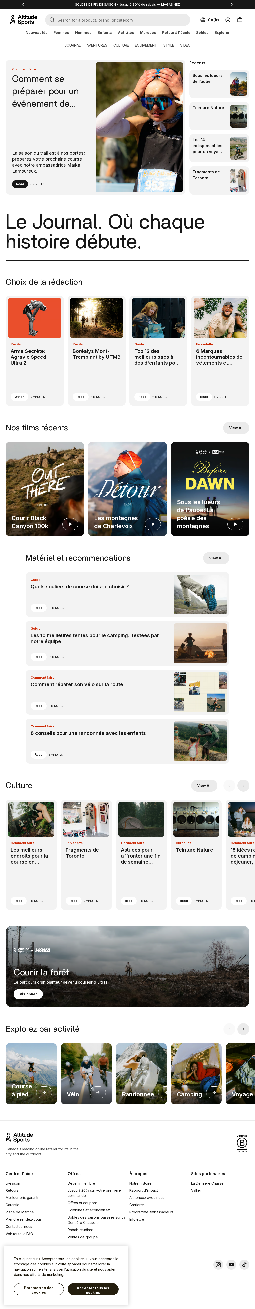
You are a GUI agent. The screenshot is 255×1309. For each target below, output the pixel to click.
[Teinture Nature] (219, 116)
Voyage (242, 1094)
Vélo (73, 1094)
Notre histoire (140, 1183)
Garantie (12, 1205)
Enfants (105, 32)
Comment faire (24, 69)
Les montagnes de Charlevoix (116, 522)
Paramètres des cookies (39, 1290)
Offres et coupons (83, 1203)
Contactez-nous (19, 1226)
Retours (12, 1190)
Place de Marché (20, 1212)
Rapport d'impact (143, 1190)
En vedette (204, 344)
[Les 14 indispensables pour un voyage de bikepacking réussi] (219, 148)
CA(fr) (213, 20)
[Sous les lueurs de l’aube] (219, 84)
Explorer (222, 32)
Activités (126, 32)
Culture (121, 45)
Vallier (196, 1190)
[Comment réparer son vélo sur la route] (127, 692)
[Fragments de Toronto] (219, 180)
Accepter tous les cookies (93, 1290)
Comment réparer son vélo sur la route (77, 684)
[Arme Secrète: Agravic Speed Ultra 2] (35, 351)
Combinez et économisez (89, 1210)
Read (20, 184)
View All (236, 428)
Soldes (202, 32)
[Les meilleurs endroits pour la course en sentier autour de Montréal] (31, 855)
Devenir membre (81, 1183)
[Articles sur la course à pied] (44, 1092)
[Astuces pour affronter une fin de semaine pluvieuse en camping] (141, 855)
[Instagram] (218, 1265)
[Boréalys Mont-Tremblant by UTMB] (97, 351)
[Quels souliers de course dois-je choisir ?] (127, 594)
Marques (148, 32)
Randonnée (138, 1094)
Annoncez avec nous (146, 1197)
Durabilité (183, 843)
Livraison (13, 1183)
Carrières (137, 1205)
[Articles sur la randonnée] (166, 1092)
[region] (66, 1275)
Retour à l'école (176, 32)
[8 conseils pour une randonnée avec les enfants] (127, 741)
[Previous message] (23, 4)
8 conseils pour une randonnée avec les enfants (88, 733)
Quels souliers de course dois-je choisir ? (80, 587)
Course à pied (22, 1090)
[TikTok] (244, 1265)
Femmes (61, 32)
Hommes (83, 32)
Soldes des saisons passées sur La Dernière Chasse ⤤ (96, 1220)
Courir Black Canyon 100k (30, 522)
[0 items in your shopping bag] (240, 20)
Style (168, 45)
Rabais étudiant (80, 1230)
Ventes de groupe (83, 1237)
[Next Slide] (243, 786)
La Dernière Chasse (207, 1183)
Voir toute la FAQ (19, 1234)
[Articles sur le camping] (214, 1092)
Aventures (97, 45)
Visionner (28, 994)
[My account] (228, 20)
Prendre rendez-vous (24, 1219)
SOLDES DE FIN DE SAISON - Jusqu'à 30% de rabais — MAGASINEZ (127, 4)
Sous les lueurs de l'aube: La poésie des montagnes (198, 514)
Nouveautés (37, 32)
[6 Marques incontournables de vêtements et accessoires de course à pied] (220, 351)
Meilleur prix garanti (22, 1197)
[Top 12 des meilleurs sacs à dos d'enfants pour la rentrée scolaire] (158, 351)
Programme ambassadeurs (151, 1212)
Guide (139, 344)
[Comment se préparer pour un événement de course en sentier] (95, 127)
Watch (19, 397)
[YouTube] (231, 1265)
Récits (16, 344)
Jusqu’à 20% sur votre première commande (94, 1193)
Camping (189, 1094)
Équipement (146, 45)
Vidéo (185, 45)
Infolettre (136, 1219)
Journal (73, 45)
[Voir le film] (70, 524)
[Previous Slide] (229, 786)
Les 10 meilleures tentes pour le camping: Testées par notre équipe (95, 638)
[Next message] (231, 4)
